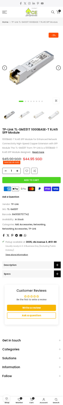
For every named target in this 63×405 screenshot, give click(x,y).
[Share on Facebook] (3, 235)
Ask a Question (10, 196)
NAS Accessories (23, 224)
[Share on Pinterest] (12, 235)
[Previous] (4, 68)
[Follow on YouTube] (42, 3)
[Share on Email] (20, 235)
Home (5, 22)
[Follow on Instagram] (29, 3)
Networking (39, 224)
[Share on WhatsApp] (25, 235)
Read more (38, 152)
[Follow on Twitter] (25, 3)
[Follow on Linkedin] (33, 3)
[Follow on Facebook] (20, 3)
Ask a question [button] (31, 315)
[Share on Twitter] (8, 235)
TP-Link (15, 204)
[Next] (58, 68)
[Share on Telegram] (16, 235)
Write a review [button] (31, 308)
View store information (17, 254)
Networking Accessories (14, 228)
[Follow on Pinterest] (38, 3)
